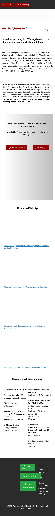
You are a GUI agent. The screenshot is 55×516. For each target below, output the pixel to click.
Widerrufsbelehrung (43, 492)
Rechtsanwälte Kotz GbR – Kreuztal (28, 506)
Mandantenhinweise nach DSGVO (43, 476)
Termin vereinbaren (28, 486)
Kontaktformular (31, 476)
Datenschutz (43, 469)
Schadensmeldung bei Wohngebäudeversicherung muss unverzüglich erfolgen (26, 40)
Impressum (42, 466)
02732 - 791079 (18, 148)
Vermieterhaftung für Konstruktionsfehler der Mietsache (26, 367)
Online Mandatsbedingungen (43, 485)
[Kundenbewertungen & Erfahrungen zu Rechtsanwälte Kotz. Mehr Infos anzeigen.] (11, 479)
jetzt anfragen (41, 148)
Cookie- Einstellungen (27, 467)
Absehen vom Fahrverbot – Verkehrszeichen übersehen (26, 287)
